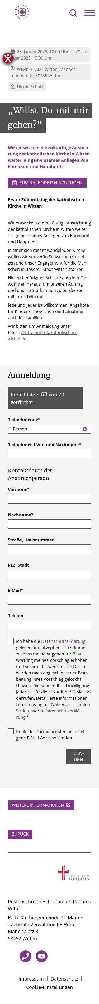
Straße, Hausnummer (31, 540)
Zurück (20, 834)
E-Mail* (15, 590)
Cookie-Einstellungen (49, 987)
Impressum (31, 979)
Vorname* (19, 489)
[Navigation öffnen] (91, 12)
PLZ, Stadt (18, 565)
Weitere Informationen (38, 805)
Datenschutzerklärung (63, 641)
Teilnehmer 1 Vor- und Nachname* (44, 445)
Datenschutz (64, 979)
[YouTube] (42, 956)
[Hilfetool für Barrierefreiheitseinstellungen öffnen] (8, 58)
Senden (78, 756)
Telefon (15, 616)
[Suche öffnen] (73, 13)
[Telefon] (25, 956)
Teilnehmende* (24, 424)
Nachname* (21, 515)
